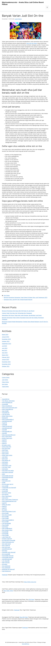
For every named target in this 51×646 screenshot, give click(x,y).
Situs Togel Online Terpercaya (10, 499)
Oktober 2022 (5, 366)
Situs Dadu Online (8, 590)
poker (3, 474)
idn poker (4, 509)
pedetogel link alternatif (8, 569)
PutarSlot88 (5, 532)
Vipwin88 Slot (5, 399)
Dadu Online (5, 452)
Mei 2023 (4, 350)
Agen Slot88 (5, 411)
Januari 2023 (5, 359)
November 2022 (6, 364)
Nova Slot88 (5, 513)
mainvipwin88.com (7, 431)
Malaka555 (5, 418)
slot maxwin (5, 494)
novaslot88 (5, 404)
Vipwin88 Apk (5, 412)
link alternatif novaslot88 (8, 540)
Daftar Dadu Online (7, 455)
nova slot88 (5, 486)
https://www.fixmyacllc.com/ (9, 407)
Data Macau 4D (6, 460)
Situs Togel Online (7, 436)
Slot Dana (4, 550)
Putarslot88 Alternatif (7, 555)
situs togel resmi (6, 544)
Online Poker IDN (6, 446)
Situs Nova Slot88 (6, 515)
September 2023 (6, 343)
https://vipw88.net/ (7, 406)
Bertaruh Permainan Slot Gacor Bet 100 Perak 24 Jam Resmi (18, 311)
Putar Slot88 (5, 518)
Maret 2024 (5, 334)
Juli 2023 (4, 346)
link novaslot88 (6, 554)
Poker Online (5, 382)
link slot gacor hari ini (7, 484)
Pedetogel (4, 574)
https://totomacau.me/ (8, 542)
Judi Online (5, 379)
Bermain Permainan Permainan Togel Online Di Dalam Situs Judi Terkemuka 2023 (25, 297)
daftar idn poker (6, 504)
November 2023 (6, 339)
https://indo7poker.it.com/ (9, 511)
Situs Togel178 (6, 545)
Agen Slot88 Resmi (7, 528)
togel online (5, 498)
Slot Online (7, 295)
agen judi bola (6, 562)
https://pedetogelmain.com (9, 501)
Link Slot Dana (6, 414)
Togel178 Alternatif (7, 426)
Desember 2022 (6, 361)
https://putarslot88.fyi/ (8, 520)
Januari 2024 (5, 337)
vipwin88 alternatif (7, 421)
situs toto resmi (6, 547)
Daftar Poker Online (7, 416)
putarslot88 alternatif (7, 475)
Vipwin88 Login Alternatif (8, 552)
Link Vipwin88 (5, 561)
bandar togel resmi (7, 438)
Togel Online (5, 386)
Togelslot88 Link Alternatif (9, 487)
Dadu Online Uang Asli (30, 582)
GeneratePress (25, 644)
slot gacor (4, 564)
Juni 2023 (4, 348)
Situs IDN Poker (6, 448)
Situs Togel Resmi (6, 496)
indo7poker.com (6, 480)
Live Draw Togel (6, 467)
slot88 (3, 482)
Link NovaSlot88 (6, 523)
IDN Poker (31, 599)
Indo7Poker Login (6, 465)
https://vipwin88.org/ (7, 409)
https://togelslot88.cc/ (8, 419)
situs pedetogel (6, 566)
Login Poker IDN (6, 537)
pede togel (5, 458)
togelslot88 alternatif (7, 477)
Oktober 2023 (5, 341)
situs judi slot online (31, 43)
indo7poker (5, 462)
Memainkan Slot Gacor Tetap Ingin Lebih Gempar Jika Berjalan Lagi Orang (22, 315)
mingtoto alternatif (7, 538)
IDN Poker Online (6, 492)
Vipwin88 (4, 424)
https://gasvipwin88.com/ (8, 435)
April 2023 (5, 352)
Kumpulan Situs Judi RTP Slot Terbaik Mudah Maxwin (18, 299)
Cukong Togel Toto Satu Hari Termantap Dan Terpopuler (17, 313)
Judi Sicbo (5, 457)
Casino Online (5, 377)
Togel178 (4, 423)
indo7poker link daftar (8, 470)
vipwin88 (4, 429)
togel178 (4, 440)
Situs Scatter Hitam (7, 530)
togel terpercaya (6, 571)
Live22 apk (5, 489)
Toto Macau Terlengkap (8, 400)
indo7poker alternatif (7, 472)
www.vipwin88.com (7, 402)
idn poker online (6, 445)
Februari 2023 (5, 357)
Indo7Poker (5, 450)
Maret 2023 (5, 355)
